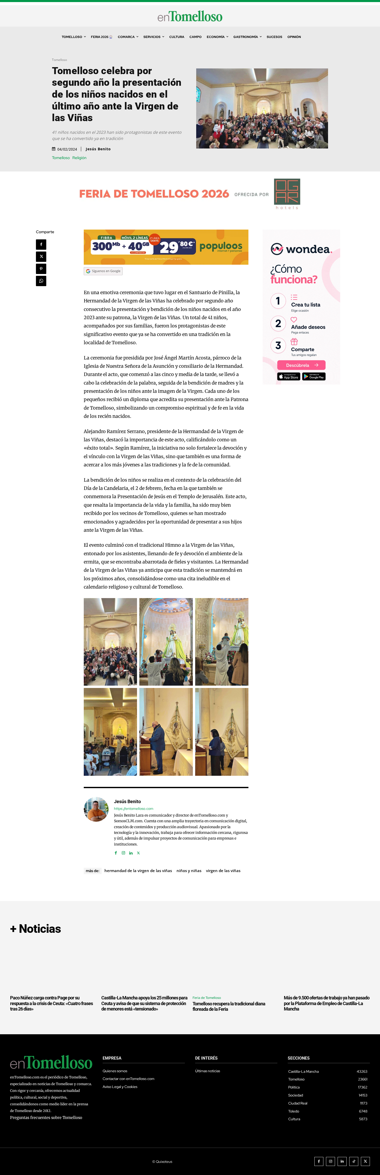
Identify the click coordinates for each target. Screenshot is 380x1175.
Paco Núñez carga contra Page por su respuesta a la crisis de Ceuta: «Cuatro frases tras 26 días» (51, 1003)
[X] (41, 257)
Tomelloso (59, 60)
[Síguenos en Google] (103, 280)
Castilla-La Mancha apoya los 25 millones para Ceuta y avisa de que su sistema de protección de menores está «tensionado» (144, 1003)
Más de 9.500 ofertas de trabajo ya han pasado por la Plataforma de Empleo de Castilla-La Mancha (326, 1003)
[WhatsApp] (41, 281)
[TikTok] (353, 1161)
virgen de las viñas (223, 870)
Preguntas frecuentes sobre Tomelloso (46, 1117)
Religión (79, 158)
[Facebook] (41, 244)
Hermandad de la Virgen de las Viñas (138, 870)
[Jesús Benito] (96, 826)
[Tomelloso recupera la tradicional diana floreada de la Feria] (236, 966)
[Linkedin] (131, 852)
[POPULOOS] (166, 263)
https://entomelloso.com (133, 808)
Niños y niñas (189, 870)
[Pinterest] (41, 269)
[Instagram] (123, 852)
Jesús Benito (98, 149)
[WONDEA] (301, 383)
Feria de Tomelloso (207, 998)
